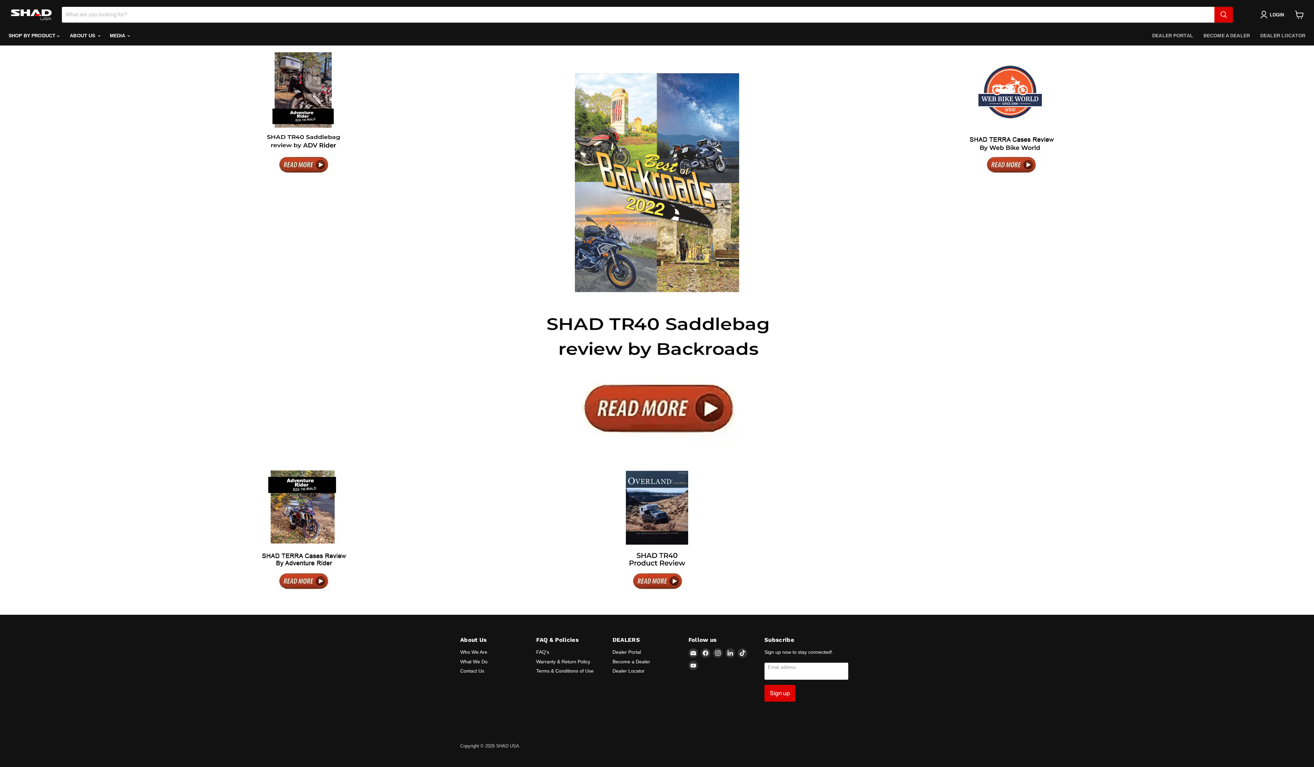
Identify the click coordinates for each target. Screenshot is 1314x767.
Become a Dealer (1226, 35)
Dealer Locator (1282, 35)
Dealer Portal (1172, 35)
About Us (83, 35)
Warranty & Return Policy (563, 661)
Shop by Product (33, 35)
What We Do (474, 661)
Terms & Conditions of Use (565, 671)
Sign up (780, 693)
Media (118, 35)
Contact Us (472, 671)
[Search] (1223, 15)
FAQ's (542, 652)
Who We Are (473, 652)
